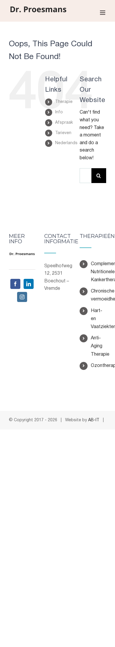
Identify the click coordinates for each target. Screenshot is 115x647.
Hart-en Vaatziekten (98, 319)
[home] (22, 256)
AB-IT (93, 420)
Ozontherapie (98, 366)
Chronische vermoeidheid (98, 295)
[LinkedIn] (29, 284)
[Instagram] (22, 297)
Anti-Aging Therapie (98, 346)
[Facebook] (15, 284)
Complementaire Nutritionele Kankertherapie (98, 272)
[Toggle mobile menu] (103, 12)
